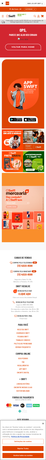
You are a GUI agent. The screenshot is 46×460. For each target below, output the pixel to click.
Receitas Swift (23, 329)
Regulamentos (23, 365)
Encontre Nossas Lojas (23, 387)
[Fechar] (2, 3)
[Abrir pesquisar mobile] (35, 16)
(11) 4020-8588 (25, 265)
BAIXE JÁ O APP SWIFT (34, 3)
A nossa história (23, 384)
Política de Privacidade (23, 343)
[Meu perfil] (39, 16)
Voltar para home (23, 47)
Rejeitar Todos (23, 448)
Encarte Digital (23, 372)
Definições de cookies (23, 441)
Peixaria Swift (23, 336)
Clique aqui (24, 293)
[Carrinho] (43, 16)
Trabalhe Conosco (23, 340)
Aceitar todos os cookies (23, 455)
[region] (23, 440)
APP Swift (23, 369)
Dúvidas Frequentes (23, 347)
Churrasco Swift (23, 333)
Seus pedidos (23, 358)
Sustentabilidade (23, 391)
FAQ (23, 362)
